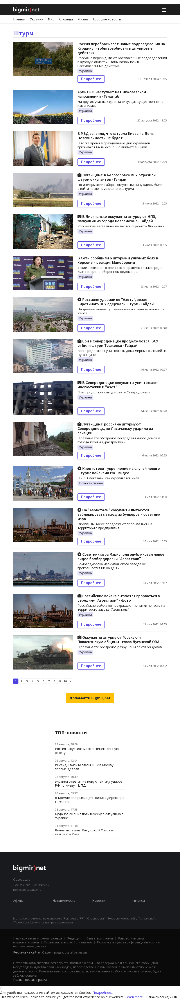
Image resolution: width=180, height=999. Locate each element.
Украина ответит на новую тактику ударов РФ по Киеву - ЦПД (88, 783)
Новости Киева (91, 483)
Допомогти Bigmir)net (90, 698)
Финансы (138, 900)
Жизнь (83, 19)
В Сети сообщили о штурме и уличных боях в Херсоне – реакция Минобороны (117, 260)
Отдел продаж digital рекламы (64, 952)
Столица (66, 19)
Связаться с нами (99, 938)
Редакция (74, 938)
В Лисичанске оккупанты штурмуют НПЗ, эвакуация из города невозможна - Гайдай (116, 218)
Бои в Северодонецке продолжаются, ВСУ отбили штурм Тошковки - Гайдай (117, 343)
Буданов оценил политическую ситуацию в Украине (89, 816)
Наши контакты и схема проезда (37, 938)
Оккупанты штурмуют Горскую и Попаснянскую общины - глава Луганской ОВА (118, 639)
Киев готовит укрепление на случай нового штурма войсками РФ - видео (118, 470)
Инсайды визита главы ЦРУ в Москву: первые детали (84, 767)
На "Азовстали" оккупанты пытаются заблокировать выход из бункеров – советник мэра (118, 514)
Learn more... (135, 997)
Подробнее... (102, 992)
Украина (36, 19)
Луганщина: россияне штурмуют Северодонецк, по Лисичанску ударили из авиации (115, 428)
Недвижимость (64, 900)
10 (65, 681)
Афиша (18, 900)
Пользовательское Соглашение (68, 942)
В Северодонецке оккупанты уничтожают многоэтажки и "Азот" (117, 384)
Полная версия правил (30, 979)
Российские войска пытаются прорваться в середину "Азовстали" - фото (118, 598)
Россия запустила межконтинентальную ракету (87, 750)
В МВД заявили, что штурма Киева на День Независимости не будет (115, 135)
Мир (51, 19)
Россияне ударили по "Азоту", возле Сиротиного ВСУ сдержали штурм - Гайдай (115, 301)
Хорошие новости (107, 19)
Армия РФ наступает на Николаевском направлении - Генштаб (111, 94)
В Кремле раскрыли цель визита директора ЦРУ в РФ (89, 799)
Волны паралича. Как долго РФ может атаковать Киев (85, 832)
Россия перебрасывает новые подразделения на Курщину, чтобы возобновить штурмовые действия (121, 48)
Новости (98, 900)
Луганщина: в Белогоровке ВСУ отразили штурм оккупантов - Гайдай (116, 177)
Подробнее (91, 78)
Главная (19, 19)
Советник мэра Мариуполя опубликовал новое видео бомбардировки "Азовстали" (120, 556)
